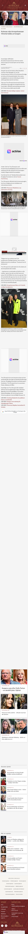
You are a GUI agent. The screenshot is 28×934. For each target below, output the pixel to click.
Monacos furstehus (19, 894)
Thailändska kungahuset (18, 891)
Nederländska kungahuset (9, 886)
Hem (2, 904)
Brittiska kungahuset (14, 880)
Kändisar (3, 911)
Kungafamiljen (5, 685)
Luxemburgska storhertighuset (18, 888)
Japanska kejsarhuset (9, 891)
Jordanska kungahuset (8, 888)
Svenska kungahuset (7, 26)
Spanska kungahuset (18, 883)
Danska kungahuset (9, 883)
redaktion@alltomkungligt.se (18, 906)
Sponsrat (9, 930)
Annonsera (19, 930)
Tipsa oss (13, 930)
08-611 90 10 (14, 910)
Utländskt (9, 796)
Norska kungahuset (22, 880)
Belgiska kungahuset (19, 886)
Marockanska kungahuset (10, 894)
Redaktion (3, 913)
